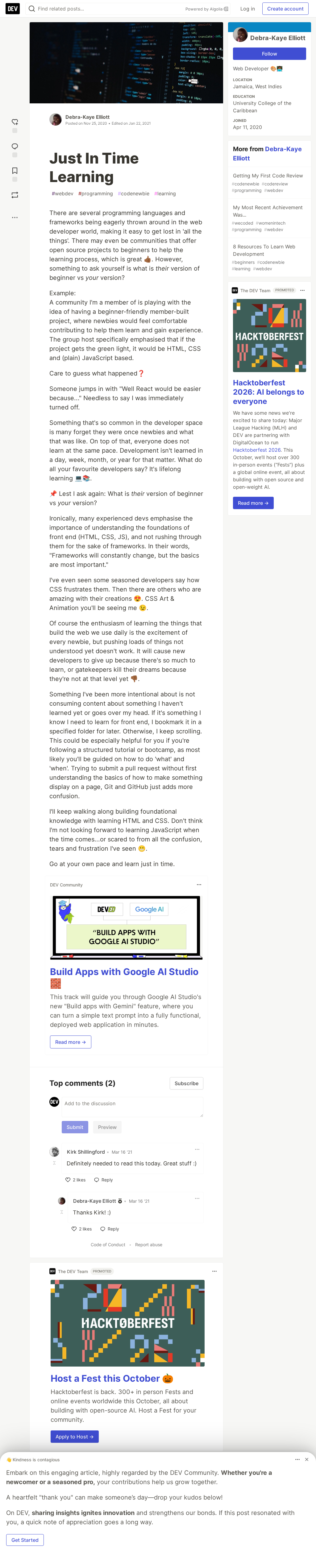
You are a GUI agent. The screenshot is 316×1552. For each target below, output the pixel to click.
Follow (269, 54)
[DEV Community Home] (12, 8)
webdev (62, 193)
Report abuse (148, 1244)
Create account (285, 9)
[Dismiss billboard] (306, 1459)
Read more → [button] (70, 1042)
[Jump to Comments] (15, 149)
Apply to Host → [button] (75, 1437)
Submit (75, 1127)
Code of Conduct (108, 1244)
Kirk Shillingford (86, 1152)
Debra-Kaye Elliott (87, 117)
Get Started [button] (25, 1540)
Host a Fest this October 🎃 (112, 1378)
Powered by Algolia (204, 8)
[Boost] (15, 195)
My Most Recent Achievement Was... (267, 218)
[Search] (32, 9)
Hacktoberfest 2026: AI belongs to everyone (268, 392)
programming (95, 193)
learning (165, 193)
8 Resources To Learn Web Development (263, 257)
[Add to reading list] (15, 174)
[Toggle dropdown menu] (199, 885)
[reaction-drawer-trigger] (15, 125)
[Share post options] (15, 217)
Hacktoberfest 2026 (257, 450)
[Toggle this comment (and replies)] (54, 1163)
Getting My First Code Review (267, 182)
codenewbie (133, 193)
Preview (107, 1127)
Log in (247, 9)
